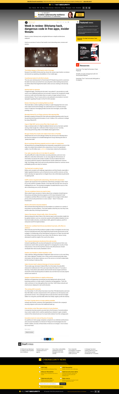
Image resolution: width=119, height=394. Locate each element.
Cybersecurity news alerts (70, 372)
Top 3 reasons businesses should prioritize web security (40, 241)
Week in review (29, 332)
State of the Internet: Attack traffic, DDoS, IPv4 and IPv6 (40, 214)
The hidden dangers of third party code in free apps (39, 70)
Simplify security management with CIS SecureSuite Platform (87, 74)
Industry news (57, 7)
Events (73, 7)
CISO (38, 7)
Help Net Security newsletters (35, 1)
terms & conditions (58, 387)
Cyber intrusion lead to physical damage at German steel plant (42, 264)
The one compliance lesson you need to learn (37, 191)
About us (79, 391)
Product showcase (50, 7)
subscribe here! (87, 1)
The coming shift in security (33, 289)
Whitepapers (68, 7)
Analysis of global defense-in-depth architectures (39, 277)
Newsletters (78, 7)
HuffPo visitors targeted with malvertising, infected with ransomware (44, 180)
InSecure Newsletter (47, 372)
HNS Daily (44, 367)
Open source (66, 378)
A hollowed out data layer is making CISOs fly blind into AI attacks (27, 350)
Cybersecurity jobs (46, 378)
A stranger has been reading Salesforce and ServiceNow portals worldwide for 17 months (91, 351)
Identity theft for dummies (32, 89)
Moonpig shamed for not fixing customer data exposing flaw (42, 114)
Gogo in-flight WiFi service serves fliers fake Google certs (41, 124)
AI (40, 7)
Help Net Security (31, 21)
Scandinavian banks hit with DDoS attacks (37, 78)
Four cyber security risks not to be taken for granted (39, 153)
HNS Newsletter (67, 367)
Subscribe (62, 383)
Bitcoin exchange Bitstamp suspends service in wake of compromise (44, 143)
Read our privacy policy (72, 391)
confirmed (43, 149)
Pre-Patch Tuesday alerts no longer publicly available (40, 300)
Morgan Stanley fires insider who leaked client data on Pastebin (43, 133)
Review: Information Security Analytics (36, 204)
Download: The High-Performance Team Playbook (87, 39)
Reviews (63, 7)
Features (34, 7)
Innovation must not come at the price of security (39, 318)
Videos (43, 7)
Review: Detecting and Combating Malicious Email (39, 103)
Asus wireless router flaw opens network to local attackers (41, 308)
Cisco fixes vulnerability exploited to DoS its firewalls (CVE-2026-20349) (58, 351)
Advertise (84, 391)
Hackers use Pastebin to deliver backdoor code (38, 252)
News (30, 7)
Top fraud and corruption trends (34, 168)
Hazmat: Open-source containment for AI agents (87, 29)
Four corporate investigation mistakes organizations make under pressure (75, 351)
